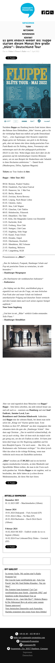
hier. (28, 171)
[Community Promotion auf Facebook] (43, 12)
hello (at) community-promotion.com (29, 637)
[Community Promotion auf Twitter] (47, 12)
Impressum (27, 652)
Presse (17, 51)
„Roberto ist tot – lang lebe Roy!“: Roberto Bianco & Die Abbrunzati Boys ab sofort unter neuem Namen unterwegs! (26, 602)
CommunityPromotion (29, 641)
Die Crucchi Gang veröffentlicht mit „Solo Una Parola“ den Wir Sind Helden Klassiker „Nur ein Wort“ (25, 583)
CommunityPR (29, 645)
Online (10, 51)
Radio (24, 51)
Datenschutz (28, 655)
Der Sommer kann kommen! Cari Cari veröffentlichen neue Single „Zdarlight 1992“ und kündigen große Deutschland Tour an (26, 592)
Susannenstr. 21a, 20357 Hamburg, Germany (29, 648)
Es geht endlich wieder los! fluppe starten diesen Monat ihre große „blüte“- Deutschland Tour (27, 44)
